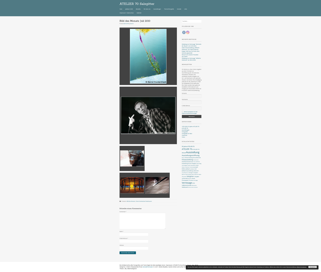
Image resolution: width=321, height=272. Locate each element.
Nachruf (183, 174)
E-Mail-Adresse (124, 238)
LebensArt (196, 171)
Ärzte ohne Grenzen (193, 187)
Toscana (191, 180)
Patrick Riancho (195, 174)
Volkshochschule (186, 185)
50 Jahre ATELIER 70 (188, 146)
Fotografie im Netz (187, 133)
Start (121, 9)
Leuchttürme (185, 172)
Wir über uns (147, 9)
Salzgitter (190, 176)
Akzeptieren (312, 267)
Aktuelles (138, 9)
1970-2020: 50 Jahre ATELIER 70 (190, 126)
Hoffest (197, 165)
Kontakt (179, 9)
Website (122, 245)
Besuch (183, 157)
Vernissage (187, 182)
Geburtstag (198, 163)
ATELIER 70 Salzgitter (137, 4)
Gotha (189, 165)
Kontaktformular (148, 267)
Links (185, 9)
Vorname (184, 93)
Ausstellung (192, 152)
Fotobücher (196, 159)
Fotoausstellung (187, 160)
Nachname (185, 99)
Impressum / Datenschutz (127, 13)
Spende (190, 178)
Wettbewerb (185, 187)
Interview (192, 167)
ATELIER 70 (185, 128)
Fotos (183, 137)
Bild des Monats (131, 201)
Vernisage (196, 180)
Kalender (139, 13)
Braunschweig (189, 157)
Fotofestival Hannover (187, 161)
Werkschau (194, 185)
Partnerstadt (188, 174)
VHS (193, 183)
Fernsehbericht (197, 157)
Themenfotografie (169, 9)
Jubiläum (188, 169)
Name (121, 231)
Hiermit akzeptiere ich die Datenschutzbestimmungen (189, 112)
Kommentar (123, 211)
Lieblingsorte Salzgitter (193, 172)
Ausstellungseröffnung (190, 155)
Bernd (131, 23)
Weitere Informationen (301, 267)
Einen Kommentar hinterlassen (144, 201)
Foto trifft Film (196, 161)
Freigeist (194, 163)
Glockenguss (184, 165)
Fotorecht (184, 135)
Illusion (183, 167)
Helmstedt (193, 165)
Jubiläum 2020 (129, 9)
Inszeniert (187, 167)
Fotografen (185, 132)
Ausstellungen (157, 9)
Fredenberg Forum (186, 163)
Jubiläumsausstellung (187, 171)
